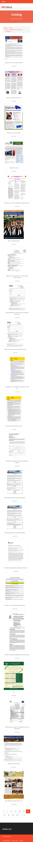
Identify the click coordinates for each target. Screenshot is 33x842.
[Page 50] (24, 815)
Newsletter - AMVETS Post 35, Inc (13, 97)
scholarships (8, 31)
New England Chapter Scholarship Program (15, 497)
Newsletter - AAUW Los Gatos (14, 132)
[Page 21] (21, 815)
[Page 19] (7, 811)
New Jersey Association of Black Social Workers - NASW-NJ (17, 461)
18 (19, 811)
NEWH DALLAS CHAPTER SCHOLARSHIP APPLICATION (15, 349)
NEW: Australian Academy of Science (14, 426)
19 (24, 811)
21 (4, 815)
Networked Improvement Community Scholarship (16, 567)
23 (13, 815)
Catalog (5, 28)
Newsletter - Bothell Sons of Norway (14, 62)
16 (11, 811)
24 (17, 815)
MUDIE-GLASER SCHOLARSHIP (14, 763)
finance (11, 28)
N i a (14, 692)
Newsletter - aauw (13, 167)
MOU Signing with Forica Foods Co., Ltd (14, 800)
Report (21, 840)
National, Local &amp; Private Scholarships (15, 605)
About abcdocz (6, 840)
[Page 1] (4, 811)
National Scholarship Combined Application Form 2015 (17, 654)
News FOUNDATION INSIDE (13, 240)
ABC (6, 7)
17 (15, 811)
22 (9, 815)
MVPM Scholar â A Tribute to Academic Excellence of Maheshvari (17, 728)
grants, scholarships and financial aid (14, 29)
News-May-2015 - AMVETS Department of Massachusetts (17, 203)
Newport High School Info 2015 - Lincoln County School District (17, 276)
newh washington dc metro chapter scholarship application (17, 313)
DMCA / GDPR (15, 840)
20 (28, 811)
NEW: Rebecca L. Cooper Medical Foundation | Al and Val (17, 387)
